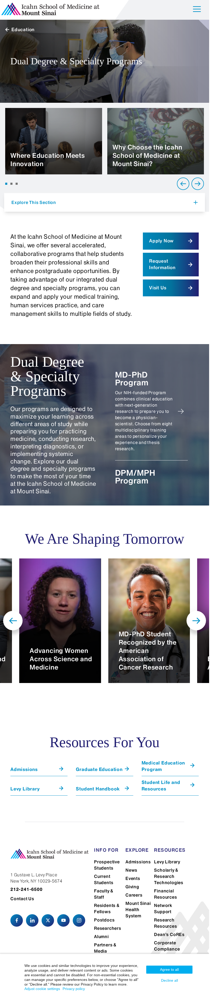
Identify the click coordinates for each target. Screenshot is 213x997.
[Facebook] (16, 920)
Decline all (169, 980)
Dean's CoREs (169, 934)
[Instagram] (79, 920)
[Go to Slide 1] (6, 184)
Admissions (138, 861)
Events (132, 878)
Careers (134, 895)
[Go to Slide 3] (17, 184)
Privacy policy (74, 989)
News (131, 870)
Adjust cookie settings (42, 989)
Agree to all (169, 969)
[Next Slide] (197, 183)
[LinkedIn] (32, 920)
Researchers (107, 928)
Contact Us (22, 898)
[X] (48, 920)
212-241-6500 (26, 889)
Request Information (162, 264)
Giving (132, 886)
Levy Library (167, 861)
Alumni (101, 936)
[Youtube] (63, 920)
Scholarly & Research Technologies (168, 876)
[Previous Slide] (183, 183)
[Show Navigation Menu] (197, 10)
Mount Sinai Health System (138, 909)
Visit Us (157, 288)
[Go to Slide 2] (11, 184)
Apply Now (161, 241)
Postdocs (104, 920)
